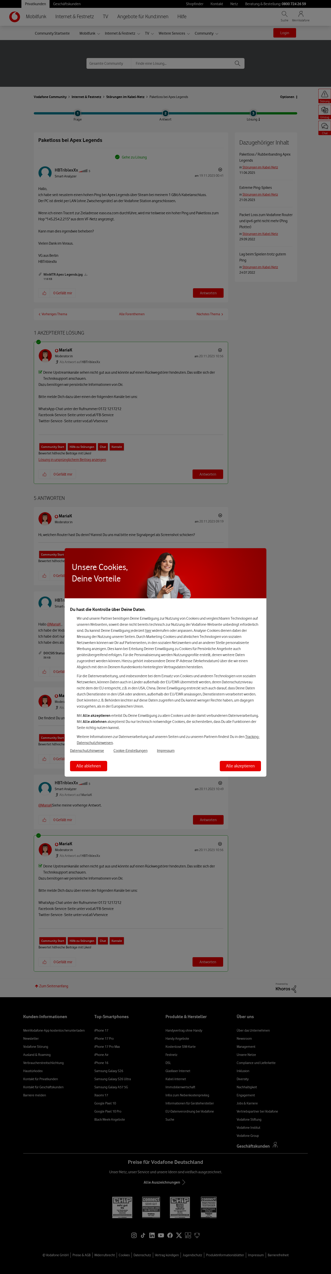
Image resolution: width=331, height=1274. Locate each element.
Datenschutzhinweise (87, 750)
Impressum (166, 750)
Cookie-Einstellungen (130, 750)
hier (148, 630)
